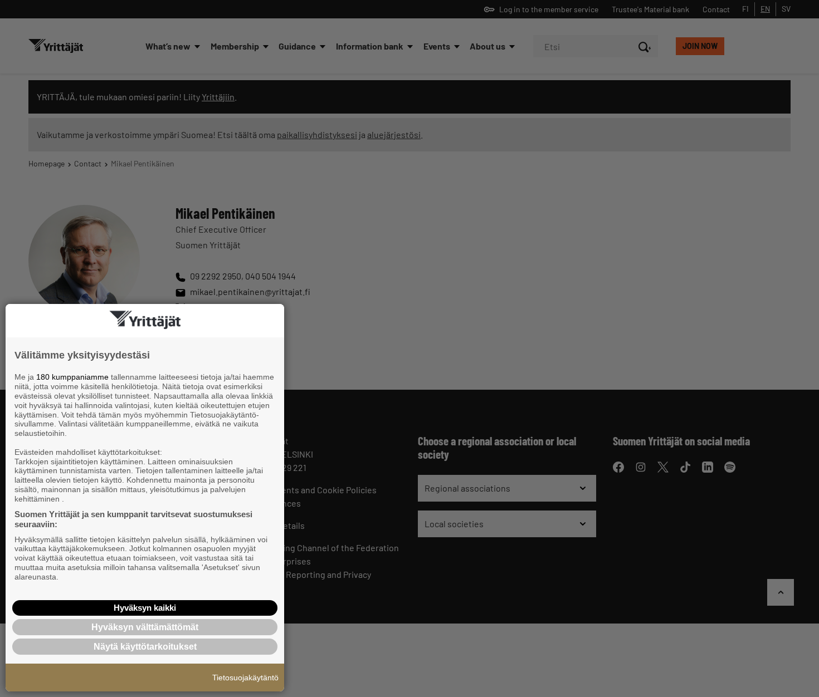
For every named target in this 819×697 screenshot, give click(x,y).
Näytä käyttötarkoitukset (145, 646)
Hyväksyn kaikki (145, 607)
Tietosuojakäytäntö (245, 677)
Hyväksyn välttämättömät (144, 627)
